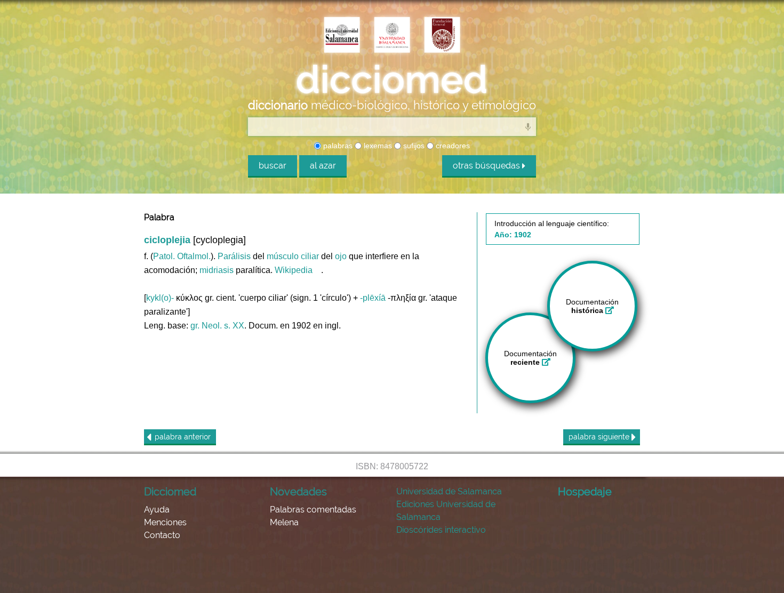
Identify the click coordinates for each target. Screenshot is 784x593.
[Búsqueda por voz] (528, 126)
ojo (341, 256)
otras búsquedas (487, 166)
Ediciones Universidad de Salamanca (445, 510)
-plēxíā (373, 297)
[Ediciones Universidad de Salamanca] (342, 36)
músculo (283, 256)
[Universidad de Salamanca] (392, 36)
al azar (323, 166)
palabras (337, 145)
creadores (452, 145)
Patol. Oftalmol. (182, 256)
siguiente (600, 436)
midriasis (216, 270)
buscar (272, 166)
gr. (194, 325)
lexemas (377, 145)
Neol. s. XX (223, 325)
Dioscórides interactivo (441, 530)
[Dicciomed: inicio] (392, 79)
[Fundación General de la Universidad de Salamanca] (442, 36)
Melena (284, 522)
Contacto (162, 535)
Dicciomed (170, 491)
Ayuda (157, 509)
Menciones (165, 522)
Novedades (298, 491)
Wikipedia (294, 270)
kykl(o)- (160, 297)
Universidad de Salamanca (449, 491)
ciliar (310, 256)
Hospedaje (585, 491)
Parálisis (234, 256)
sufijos (413, 145)
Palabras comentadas (313, 509)
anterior (183, 436)
